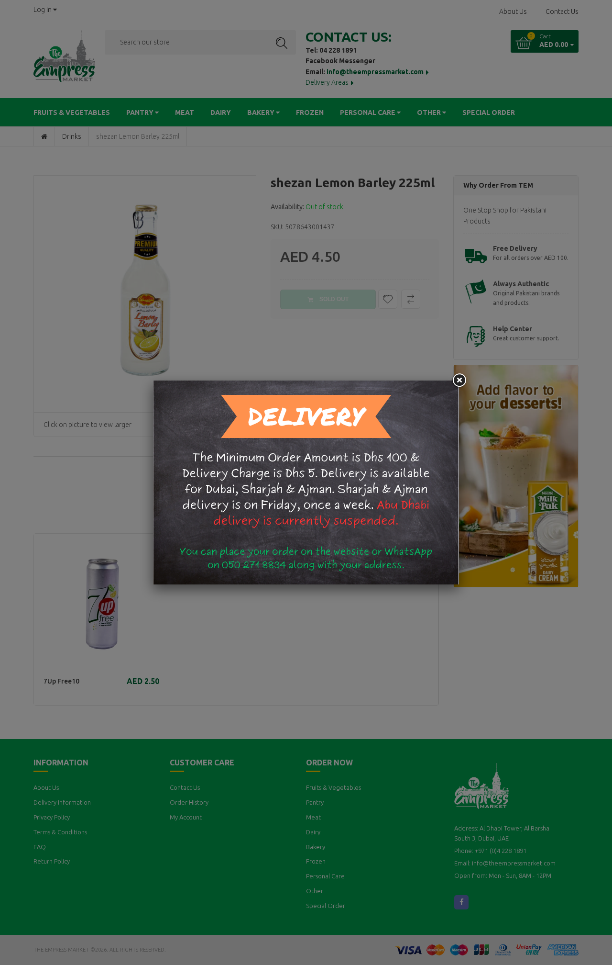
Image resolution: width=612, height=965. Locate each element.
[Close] (459, 380)
